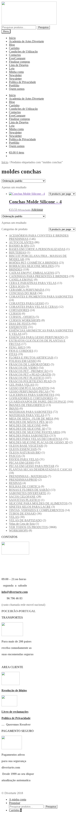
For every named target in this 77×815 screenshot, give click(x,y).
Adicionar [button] (37, 209)
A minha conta (17, 799)
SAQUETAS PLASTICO (24, 500)
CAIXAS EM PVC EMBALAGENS (31, 272)
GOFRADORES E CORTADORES (31, 398)
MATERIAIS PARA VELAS (26, 415)
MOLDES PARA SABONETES (29, 435)
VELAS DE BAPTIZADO (25, 520)
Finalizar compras (19, 61)
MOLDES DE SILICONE (25, 425)
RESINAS (15, 483)
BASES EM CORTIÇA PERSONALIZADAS (37, 249)
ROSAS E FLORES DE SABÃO (29, 489)
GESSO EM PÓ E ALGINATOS (29, 388)
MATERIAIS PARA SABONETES (30, 411)
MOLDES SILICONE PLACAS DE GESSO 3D (38, 442)
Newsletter (15, 75)
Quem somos (16, 88)
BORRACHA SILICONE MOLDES (31, 266)
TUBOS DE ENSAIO (22, 513)
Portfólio (14, 85)
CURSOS (15, 313)
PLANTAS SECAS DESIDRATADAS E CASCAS (40, 469)
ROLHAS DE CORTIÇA (24, 486)
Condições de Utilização (23, 51)
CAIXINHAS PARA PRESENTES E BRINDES (38, 276)
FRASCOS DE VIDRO (23, 367)
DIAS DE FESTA (20, 323)
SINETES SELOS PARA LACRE (30, 506)
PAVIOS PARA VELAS (24, 459)
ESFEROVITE (18, 327)
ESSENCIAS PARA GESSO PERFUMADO (36, 337)
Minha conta (16, 71)
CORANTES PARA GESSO (26, 303)
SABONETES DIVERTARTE (27, 493)
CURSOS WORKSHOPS (25, 320)
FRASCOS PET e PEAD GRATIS (30, 374)
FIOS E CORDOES (21, 350)
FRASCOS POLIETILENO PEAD (30, 381)
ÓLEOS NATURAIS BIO (25, 452)
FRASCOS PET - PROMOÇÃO (29, 371)
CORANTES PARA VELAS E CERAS (33, 306)
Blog (12, 44)
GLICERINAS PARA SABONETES (31, 394)
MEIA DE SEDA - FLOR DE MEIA (31, 418)
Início (12, 38)
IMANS (14, 408)
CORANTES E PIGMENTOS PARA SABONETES (41, 296)
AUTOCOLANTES (21, 242)
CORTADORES (19, 310)
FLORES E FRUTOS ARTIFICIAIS (31, 357)
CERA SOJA (17, 286)
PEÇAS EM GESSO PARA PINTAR (31, 466)
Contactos (15, 55)
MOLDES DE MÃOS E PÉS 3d (28, 422)
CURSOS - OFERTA (22, 317)
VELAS (14, 517)
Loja (11, 68)
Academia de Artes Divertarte (26, 41)
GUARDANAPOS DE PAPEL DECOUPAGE (37, 401)
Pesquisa (43, 27)
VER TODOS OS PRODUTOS (28, 527)
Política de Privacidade (22, 82)
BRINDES (15, 269)
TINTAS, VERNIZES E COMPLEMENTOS (36, 510)
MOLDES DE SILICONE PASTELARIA (34, 432)
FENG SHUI (17, 347)
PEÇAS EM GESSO (21, 462)
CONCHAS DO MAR (23, 293)
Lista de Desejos (18, 65)
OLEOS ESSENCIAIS (23, 449)
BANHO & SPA (19, 245)
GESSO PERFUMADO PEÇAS (29, 391)
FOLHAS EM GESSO (23, 361)
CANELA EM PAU (21, 279)
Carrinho (14, 48)
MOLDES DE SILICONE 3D (27, 428)
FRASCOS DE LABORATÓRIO (29, 364)
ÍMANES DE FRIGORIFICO (27, 405)
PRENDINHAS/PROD (23, 479)
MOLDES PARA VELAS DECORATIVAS (35, 439)
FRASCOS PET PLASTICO (26, 378)
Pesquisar (14, 802)
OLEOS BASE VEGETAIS (26, 445)
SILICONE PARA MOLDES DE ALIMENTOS (38, 503)
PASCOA (15, 456)
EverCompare (17, 58)
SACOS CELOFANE (22, 496)
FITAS (13, 354)
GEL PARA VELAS (21, 384)
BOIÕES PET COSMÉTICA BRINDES (33, 262)
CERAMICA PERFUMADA (26, 289)
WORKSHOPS (18, 530)
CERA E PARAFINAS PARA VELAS (32, 283)
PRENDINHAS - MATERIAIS (28, 476)
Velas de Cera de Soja (22, 523)
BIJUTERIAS (17, 252)
